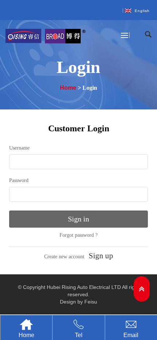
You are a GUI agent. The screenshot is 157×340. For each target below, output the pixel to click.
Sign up (101, 255)
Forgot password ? (78, 235)
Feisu (90, 302)
